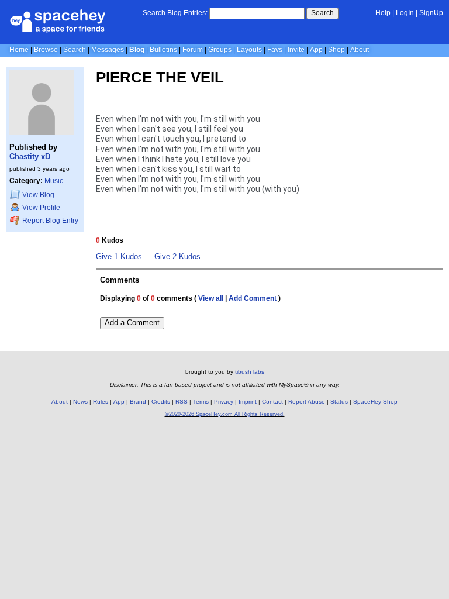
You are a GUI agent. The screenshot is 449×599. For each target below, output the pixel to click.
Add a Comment (132, 322)
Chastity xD (29, 156)
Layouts (249, 50)
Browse (46, 50)
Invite (296, 50)
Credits (160, 401)
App (316, 50)
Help (383, 13)
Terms (201, 401)
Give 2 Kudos (177, 257)
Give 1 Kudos (119, 257)
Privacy (223, 401)
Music (53, 181)
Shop (336, 50)
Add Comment (253, 298)
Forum (192, 50)
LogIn (405, 13)
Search (322, 13)
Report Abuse (306, 401)
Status (339, 401)
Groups (220, 50)
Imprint (248, 401)
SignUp (431, 13)
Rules (100, 401)
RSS (181, 401)
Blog (136, 50)
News (80, 401)
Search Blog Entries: (175, 13)
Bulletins (163, 50)
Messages (107, 50)
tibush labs (249, 372)
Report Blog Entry (49, 220)
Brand (138, 401)
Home (19, 50)
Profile (41, 208)
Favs (274, 50)
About (359, 50)
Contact (272, 401)
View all (210, 298)
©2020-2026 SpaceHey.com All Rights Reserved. (225, 414)
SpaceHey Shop (375, 401)
